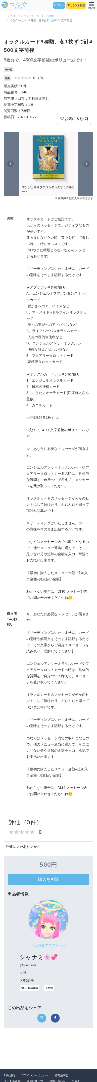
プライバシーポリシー (34, 1075)
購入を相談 (48, 879)
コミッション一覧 (29, 16)
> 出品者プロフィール (48, 945)
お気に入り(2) (76, 118)
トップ (8, 16)
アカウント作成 (76, 5)
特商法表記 (61, 1075)
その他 (50, 16)
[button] (10, 164)
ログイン (59, 5)
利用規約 (9, 1075)
